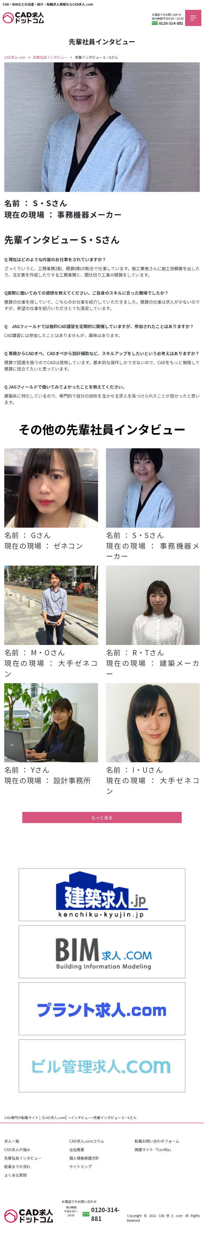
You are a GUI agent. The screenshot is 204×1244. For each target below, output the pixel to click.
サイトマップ (80, 1166)
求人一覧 (11, 1141)
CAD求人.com (15, 57)
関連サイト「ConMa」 (154, 1149)
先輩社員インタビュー (50, 57)
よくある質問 (15, 1175)
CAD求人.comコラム (86, 1141)
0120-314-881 (171, 23)
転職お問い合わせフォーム (157, 1141)
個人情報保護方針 (84, 1158)
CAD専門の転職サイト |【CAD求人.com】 (36, 1117)
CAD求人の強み (17, 1149)
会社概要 (76, 1149)
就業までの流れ (17, 1166)
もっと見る (102, 817)
